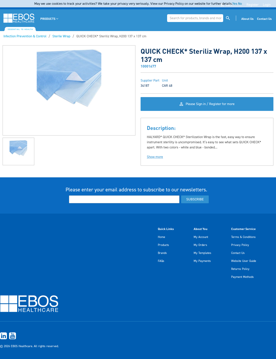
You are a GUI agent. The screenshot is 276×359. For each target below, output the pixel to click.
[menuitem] (50, 18)
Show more (155, 157)
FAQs (161, 261)
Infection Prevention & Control (24, 36)
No (240, 4)
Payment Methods (242, 277)
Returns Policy (240, 269)
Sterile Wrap (61, 36)
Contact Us (238, 253)
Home (161, 237)
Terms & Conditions (243, 237)
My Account (201, 237)
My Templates (202, 253)
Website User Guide (243, 261)
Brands (162, 253)
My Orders (200, 245)
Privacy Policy (240, 245)
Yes (234, 4)
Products (163, 245)
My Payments (202, 261)
